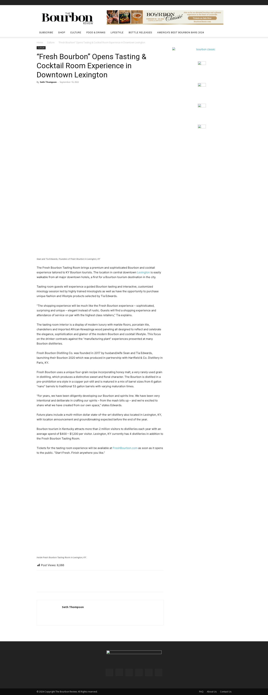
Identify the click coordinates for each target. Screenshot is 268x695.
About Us (212, 691)
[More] (74, 584)
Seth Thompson (48, 82)
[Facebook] (198, 2)
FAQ (201, 691)
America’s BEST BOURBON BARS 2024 (180, 32)
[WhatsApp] (65, 584)
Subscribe (46, 32)
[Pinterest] (210, 2)
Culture (75, 32)
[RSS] (216, 2)
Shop (61, 32)
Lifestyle (116, 32)
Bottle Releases (140, 32)
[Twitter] (222, 2)
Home (40, 42)
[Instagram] (204, 2)
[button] (227, 33)
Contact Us (225, 691)
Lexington (144, 272)
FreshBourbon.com (125, 448)
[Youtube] (228, 2)
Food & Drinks (95, 32)
